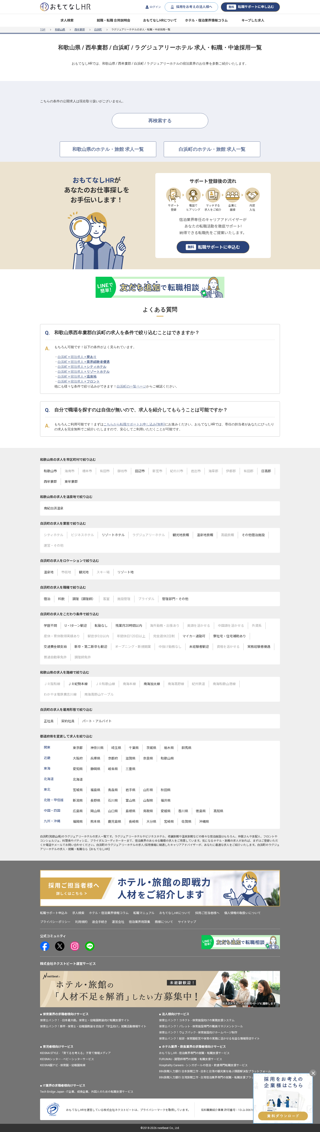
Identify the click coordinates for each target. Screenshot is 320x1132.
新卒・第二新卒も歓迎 (90, 647)
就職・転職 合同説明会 (113, 20)
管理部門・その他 (175, 599)
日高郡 (266, 471)
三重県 (130, 769)
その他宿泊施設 (253, 535)
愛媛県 (166, 811)
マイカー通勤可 (193, 636)
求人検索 (67, 20)
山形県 (148, 790)
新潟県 (78, 800)
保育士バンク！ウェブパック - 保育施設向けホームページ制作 (198, 1032)
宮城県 (78, 790)
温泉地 (49, 572)
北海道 (78, 779)
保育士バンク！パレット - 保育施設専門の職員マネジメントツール (201, 1026)
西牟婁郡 (79, 29)
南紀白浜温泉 (53, 508)
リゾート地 (125, 572)
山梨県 (148, 800)
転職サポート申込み (53, 913)
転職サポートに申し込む (251, 7)
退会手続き (99, 922)
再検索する (160, 120)
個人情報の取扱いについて (242, 913)
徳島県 (201, 811)
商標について (164, 922)
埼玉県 (116, 748)
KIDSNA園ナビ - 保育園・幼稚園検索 (63, 1065)
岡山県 (95, 811)
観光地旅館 (181, 535)
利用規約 (81, 922)
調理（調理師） (83, 599)
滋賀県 (130, 758)
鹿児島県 (114, 821)
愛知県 (78, 769)
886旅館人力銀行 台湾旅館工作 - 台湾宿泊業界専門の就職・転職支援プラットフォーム (213, 1077)
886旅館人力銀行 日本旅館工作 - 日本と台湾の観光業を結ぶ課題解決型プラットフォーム (215, 1071)
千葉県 (134, 748)
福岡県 (78, 821)
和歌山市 (50, 471)
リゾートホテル (113, 535)
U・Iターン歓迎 (76, 625)
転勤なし (101, 625)
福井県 (166, 800)
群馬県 (186, 748)
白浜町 (98, 29)
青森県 (113, 790)
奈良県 (148, 758)
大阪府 (78, 758)
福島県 (95, 790)
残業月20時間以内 (128, 625)
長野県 (95, 800)
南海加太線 (152, 684)
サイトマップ (187, 922)
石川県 (113, 800)
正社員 (49, 721)
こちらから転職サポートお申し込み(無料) (134, 424)
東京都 (78, 748)
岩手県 (130, 790)
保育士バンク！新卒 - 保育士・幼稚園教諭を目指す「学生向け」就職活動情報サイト (93, 1026)
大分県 (151, 821)
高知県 (218, 811)
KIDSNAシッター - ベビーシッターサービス (67, 1059)
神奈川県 (97, 748)
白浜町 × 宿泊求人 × (77, 357)
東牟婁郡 (71, 481)
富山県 (130, 800)
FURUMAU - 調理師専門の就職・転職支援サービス (190, 1059)
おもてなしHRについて (160, 20)
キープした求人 (253, 20)
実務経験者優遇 (258, 647)
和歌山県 (60, 29)
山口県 (113, 811)
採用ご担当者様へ (207, 913)
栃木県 (169, 748)
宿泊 (47, 599)
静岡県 (95, 769)
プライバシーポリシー (55, 922)
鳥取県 (148, 811)
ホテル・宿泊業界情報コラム (206, 20)
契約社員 (67, 721)
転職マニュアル (144, 913)
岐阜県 (113, 769)
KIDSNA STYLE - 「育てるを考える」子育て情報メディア (75, 1053)
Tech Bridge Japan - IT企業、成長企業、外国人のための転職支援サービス (86, 1091)
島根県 (130, 811)
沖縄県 (204, 821)
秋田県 (166, 790)
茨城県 (151, 748)
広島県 (78, 811)
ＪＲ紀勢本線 (78, 684)
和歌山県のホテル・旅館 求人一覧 (108, 149)
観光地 (84, 572)
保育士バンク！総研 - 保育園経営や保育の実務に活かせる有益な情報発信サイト (209, 1038)
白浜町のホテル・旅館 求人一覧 (212, 149)
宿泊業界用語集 (139, 922)
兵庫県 (95, 758)
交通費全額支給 (55, 647)
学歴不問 (50, 625)
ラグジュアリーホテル (78, 836)
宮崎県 (169, 821)
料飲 (61, 599)
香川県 (183, 811)
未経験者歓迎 (199, 647)
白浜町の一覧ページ (131, 386)
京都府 (113, 758)
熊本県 (95, 821)
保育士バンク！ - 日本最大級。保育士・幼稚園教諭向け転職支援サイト (85, 1020)
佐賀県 (186, 821)
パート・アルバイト (97, 721)
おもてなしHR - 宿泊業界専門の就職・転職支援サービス (194, 1053)
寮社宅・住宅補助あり (229, 636)
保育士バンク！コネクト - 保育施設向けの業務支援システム (196, 1020)
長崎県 (134, 821)
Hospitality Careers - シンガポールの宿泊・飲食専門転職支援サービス (203, 1065)
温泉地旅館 (205, 535)
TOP (42, 29)
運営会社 (118, 922)
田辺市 (140, 471)
